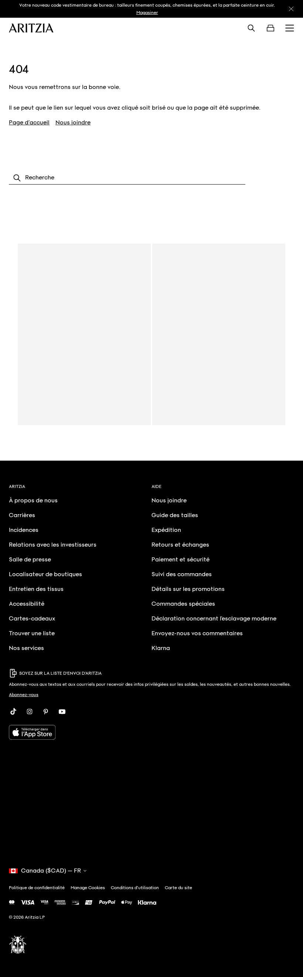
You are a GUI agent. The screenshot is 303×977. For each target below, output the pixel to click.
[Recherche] (251, 28)
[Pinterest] (45, 711)
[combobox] (127, 178)
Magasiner (147, 12)
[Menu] (289, 28)
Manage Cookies (88, 887)
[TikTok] (13, 711)
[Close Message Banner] (291, 9)
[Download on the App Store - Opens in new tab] (151, 732)
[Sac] (270, 28)
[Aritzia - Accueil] (31, 28)
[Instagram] (29, 711)
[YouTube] (62, 711)
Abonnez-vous (23, 694)
